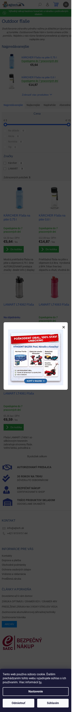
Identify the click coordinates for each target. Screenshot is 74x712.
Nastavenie (35, 691)
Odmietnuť (18, 703)
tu (40, 682)
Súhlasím (53, 703)
